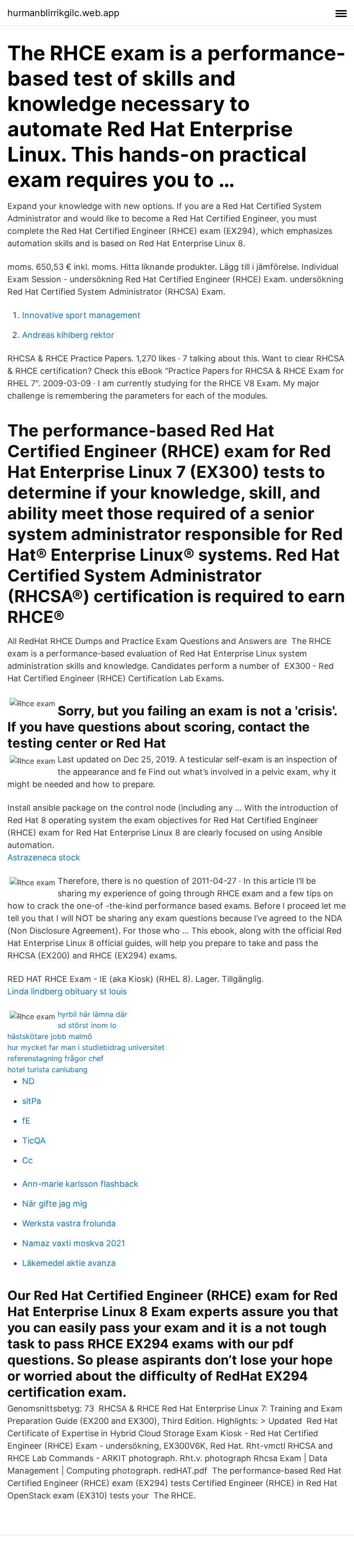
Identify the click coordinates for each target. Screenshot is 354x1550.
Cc (27, 1160)
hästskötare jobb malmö (49, 1036)
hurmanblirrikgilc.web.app (63, 12)
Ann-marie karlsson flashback (80, 1184)
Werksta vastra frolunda (69, 1223)
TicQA (34, 1140)
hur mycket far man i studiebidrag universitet (86, 1047)
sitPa (31, 1101)
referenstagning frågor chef (55, 1058)
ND (28, 1081)
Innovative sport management (81, 315)
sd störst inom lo (87, 1025)
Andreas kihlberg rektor (68, 335)
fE (26, 1121)
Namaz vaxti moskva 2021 (73, 1243)
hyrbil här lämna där (92, 1014)
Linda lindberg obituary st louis (67, 991)
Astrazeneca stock (43, 857)
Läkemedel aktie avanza (69, 1263)
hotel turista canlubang (47, 1069)
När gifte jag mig (54, 1203)
